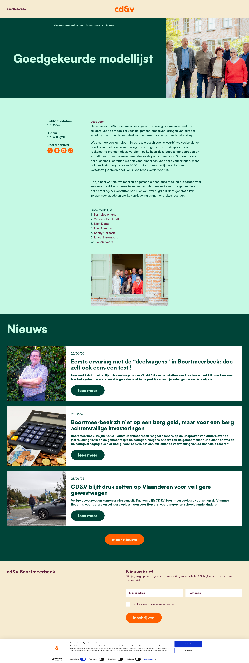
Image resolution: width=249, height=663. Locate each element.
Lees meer (87, 390)
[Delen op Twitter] (50, 150)
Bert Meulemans (104, 214)
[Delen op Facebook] (57, 150)
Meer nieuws (124, 539)
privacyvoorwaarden (164, 604)
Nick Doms (101, 224)
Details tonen (148, 659)
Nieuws (109, 25)
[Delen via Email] (64, 150)
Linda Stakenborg (106, 237)
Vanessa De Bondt (106, 219)
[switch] (101, 659)
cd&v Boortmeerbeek (31, 572)
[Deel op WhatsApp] (70, 150)
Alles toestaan (188, 644)
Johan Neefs (104, 242)
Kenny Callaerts (104, 233)
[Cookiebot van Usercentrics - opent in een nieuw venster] (56, 659)
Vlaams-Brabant (64, 25)
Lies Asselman (103, 228)
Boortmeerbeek (17, 8)
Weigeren (188, 650)
